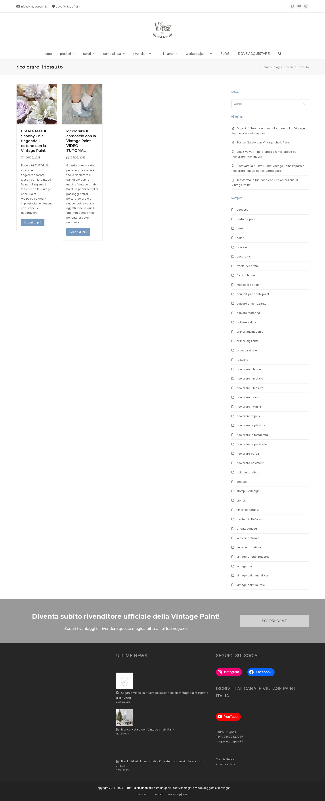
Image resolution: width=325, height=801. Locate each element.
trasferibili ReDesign (250, 519)
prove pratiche (247, 350)
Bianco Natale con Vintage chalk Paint (263, 142)
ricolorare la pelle (249, 416)
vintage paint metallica (252, 575)
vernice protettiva (249, 547)
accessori (243, 209)
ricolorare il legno (249, 369)
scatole (242, 481)
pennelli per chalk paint (253, 294)
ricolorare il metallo (250, 378)
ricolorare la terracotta (252, 435)
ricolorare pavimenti (250, 463)
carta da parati (247, 219)
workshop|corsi (178, 794)
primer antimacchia (250, 331)
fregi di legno (246, 275)
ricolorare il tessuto (250, 388)
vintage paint (245, 566)
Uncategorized (247, 528)
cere (240, 228)
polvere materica (248, 313)
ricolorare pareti (248, 453)
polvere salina (246, 322)
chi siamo (143, 794)
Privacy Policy (225, 764)
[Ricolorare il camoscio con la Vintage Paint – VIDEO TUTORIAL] (82, 104)
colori (240, 238)
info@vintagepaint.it (34, 6)
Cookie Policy (225, 759)
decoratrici (244, 256)
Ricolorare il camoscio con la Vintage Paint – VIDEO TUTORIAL (81, 141)
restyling (242, 359)
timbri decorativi (248, 509)
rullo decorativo (247, 472)
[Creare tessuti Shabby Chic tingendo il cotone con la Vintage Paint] (37, 104)
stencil (241, 500)
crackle (242, 247)
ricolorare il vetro (248, 397)
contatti (158, 794)
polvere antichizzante (251, 303)
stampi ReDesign (248, 491)
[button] (279, 53)
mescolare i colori (249, 284)
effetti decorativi (248, 266)
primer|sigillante (248, 341)
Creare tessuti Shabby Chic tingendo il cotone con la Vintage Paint (34, 141)
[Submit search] (304, 103)
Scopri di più (32, 222)
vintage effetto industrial (253, 556)
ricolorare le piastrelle (252, 444)
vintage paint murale (251, 585)
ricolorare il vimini (249, 406)
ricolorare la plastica (251, 425)
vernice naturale (248, 538)
